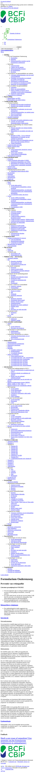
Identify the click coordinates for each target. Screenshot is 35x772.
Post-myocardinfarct (16, 114)
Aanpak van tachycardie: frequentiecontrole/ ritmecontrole (19, 122)
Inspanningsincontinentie (17, 241)
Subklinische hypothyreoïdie (18, 227)
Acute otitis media (16, 392)
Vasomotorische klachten (17, 233)
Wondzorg (13, 312)
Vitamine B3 (14, 449)
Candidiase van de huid (17, 500)
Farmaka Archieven (15, 33)
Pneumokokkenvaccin (17, 432)
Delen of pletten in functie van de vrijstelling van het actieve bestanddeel (21, 91)
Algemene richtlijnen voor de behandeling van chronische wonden (22, 513)
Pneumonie (14, 401)
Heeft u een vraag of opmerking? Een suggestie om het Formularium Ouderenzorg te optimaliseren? (16, 740)
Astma (9, 183)
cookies (10, 6)
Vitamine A (10, 443)
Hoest (9, 182)
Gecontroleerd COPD (17, 207)
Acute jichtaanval (15, 326)
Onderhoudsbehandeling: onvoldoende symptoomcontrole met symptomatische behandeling (21, 191)
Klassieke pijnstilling (16, 261)
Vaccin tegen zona (16, 433)
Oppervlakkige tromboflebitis (19, 154)
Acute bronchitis (15, 399)
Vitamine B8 (14, 454)
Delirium (9, 346)
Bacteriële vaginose (16, 419)
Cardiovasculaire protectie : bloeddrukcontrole (18, 217)
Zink (12, 474)
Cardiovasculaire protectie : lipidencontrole (22, 219)
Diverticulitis (14, 407)
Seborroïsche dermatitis (17, 486)
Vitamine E (10, 463)
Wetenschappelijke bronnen (18, 69)
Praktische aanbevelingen (17, 93)
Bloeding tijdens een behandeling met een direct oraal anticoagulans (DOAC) (22, 141)
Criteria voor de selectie (17, 67)
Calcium (13, 471)
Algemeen (13, 87)
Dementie (10, 348)
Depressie (13, 267)
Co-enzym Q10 (11, 477)
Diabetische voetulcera (17, 520)
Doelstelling (14, 58)
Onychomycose (15, 505)
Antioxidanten (11, 466)
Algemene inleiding (16, 211)
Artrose (9, 323)
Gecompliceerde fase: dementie (19, 360)
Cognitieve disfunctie (16, 350)
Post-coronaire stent (16, 115)
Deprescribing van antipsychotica (16, 100)
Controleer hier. (9, 769)
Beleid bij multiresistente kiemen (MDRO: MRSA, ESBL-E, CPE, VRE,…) (18, 383)
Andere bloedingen (16, 143)
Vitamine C (10, 460)
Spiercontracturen (15, 333)
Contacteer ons (12, 761)
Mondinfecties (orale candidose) (19, 305)
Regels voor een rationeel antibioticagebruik (17, 377)
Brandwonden (15, 522)
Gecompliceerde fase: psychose (19, 362)
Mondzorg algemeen (16, 298)
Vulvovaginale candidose (17, 421)
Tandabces (14, 395)
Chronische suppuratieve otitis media (21, 393)
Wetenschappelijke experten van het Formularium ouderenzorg (20, 61)
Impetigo (13, 492)
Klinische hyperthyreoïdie (18, 228)
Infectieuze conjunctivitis (14, 527)
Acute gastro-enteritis (16, 405)
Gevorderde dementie (16, 353)
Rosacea (13, 488)
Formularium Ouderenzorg (14, 39)
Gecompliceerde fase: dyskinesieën (20, 359)
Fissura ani (10, 179)
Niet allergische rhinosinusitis (19, 542)
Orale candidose (15, 396)
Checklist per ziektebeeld (14, 572)
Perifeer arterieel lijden (13, 146)
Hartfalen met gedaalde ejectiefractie (20, 106)
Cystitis (13, 415)
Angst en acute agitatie (17, 269)
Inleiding (9, 569)
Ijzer (12, 469)
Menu (2, 52)
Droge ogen (10, 531)
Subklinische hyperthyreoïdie (19, 230)
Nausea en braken (12, 168)
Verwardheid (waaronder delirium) (20, 270)
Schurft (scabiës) (15, 510)
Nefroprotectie (15, 214)
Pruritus (9, 524)
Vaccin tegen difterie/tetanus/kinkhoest (21, 430)
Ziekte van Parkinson (13, 354)
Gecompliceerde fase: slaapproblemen (21, 365)
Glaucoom (10, 533)
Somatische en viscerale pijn (18, 264)
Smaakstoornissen (15, 303)
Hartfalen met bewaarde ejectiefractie (21, 104)
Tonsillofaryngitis (15, 545)
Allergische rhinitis (16, 541)
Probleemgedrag (15, 351)
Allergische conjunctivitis (14, 530)
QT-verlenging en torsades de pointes (21, 83)
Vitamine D (10, 461)
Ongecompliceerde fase (17, 356)
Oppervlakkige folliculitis (17, 494)
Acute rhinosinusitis (16, 390)
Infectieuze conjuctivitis (17, 424)
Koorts (9, 249)
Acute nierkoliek (11, 246)
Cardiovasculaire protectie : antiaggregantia (22, 221)
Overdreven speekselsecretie (18, 280)
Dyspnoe (13, 275)
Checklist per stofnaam (13, 570)
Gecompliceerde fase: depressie (19, 364)
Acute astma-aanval (16, 185)
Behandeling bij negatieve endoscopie (21, 163)
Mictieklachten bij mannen (14, 244)
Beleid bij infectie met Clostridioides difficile (19, 385)
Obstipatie (10, 174)
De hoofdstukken (15, 70)
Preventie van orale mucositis (19, 309)
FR (5, 42)
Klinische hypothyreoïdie (17, 225)
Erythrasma (14, 496)
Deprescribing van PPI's (13, 98)
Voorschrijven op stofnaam (14, 95)
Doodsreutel (14, 283)
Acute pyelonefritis (16, 416)
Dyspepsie (10, 159)
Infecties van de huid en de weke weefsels (18, 426)
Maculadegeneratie (12, 534)
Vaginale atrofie (15, 235)
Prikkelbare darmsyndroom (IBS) (20, 171)
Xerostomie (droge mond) (18, 300)
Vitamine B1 (14, 446)
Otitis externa (14, 561)
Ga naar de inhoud (6, 1)
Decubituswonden (16, 516)
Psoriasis (13, 489)
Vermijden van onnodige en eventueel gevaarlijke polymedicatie (21, 78)
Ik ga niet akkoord (13, 8)
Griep (12, 402)
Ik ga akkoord (4, 8)
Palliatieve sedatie (15, 320)
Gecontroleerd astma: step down (19, 194)
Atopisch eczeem (15, 485)
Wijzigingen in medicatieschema (19, 81)
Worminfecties (11, 177)
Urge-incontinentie (16, 239)
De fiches (13, 72)
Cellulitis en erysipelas (17, 499)
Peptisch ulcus (11, 166)
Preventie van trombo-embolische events (22, 120)
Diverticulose (11, 173)
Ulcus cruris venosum (17, 152)
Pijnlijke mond (15, 306)
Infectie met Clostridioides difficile (20, 410)
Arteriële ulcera (15, 519)
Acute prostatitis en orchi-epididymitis (21, 418)
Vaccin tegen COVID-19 (17, 435)
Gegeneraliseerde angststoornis (15, 343)
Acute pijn (10, 250)
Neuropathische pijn (16, 255)
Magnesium (14, 475)
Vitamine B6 (14, 452)
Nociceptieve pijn (15, 253)
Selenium (13, 472)
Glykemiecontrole (15, 213)
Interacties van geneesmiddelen (19, 84)
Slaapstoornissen (15, 272)
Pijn (8, 260)
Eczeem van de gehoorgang (18, 562)
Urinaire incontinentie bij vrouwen (16, 238)
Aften (12, 308)
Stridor (13, 281)
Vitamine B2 (14, 447)
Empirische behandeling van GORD (20, 162)
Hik (12, 292)
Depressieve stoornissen (13, 345)
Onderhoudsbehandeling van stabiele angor (22, 112)
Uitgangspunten (15, 65)
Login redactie (4, 575)
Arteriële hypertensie (13, 117)
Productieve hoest (15, 278)
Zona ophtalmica (11, 528)
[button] (17, 605)
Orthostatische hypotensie (14, 155)
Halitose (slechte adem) (17, 301)
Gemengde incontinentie (17, 242)
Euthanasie (14, 319)
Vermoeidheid (14, 287)
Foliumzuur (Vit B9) (16, 455)
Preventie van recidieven (17, 328)
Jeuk (12, 314)
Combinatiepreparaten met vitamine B (21, 458)
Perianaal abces (15, 409)
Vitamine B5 (14, 451)
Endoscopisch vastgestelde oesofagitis (21, 165)
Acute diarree (11, 176)
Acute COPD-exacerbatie (18, 197)
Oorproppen (14, 559)
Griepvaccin (14, 429)
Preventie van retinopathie (18, 222)
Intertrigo (13, 497)
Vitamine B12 (14, 457)
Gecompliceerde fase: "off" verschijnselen (22, 357)
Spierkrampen (14, 331)
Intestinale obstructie (16, 295)
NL (5, 44)
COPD (9, 196)
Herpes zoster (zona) (16, 508)
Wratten (13, 506)
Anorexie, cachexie (16, 286)
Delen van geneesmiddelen (18, 89)
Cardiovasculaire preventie (14, 145)
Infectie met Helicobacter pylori (19, 412)
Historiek (13, 59)
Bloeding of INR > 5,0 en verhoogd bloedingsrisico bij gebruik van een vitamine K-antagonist (20, 137)
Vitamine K (10, 464)
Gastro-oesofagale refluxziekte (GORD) (18, 160)
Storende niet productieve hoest (19, 277)
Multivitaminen (11, 478)
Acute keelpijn (15, 388)
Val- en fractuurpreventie (17, 339)
